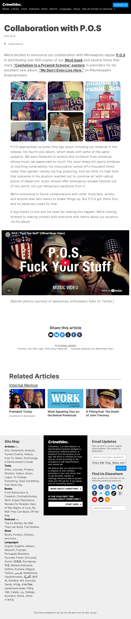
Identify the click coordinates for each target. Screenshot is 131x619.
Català (14, 592)
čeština (9, 569)
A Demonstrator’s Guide (19, 461)
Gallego (30, 592)
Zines (8, 469)
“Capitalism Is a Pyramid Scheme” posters (49, 65)
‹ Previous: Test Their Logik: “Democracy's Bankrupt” (42, 348)
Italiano (30, 546)
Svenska (30, 580)
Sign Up (121, 468)
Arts (7, 450)
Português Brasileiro (17, 553)
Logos (8, 477)
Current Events (14, 454)
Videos (20, 473)
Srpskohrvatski (13, 576)
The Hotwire (31, 527)
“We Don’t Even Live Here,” (61, 70)
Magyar (30, 569)
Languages (65, 9)
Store (44, 9)
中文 (7, 565)
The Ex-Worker (14, 523)
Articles (9, 446)
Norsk (20, 595)
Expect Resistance (23, 500)
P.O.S (120, 55)
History (28, 454)
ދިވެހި (22, 592)
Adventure (17, 450)
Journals (18, 469)
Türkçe (9, 572)
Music (28, 473)
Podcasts (34, 9)
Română (13, 580)
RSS (16, 447)
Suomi (8, 561)
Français (21, 549)
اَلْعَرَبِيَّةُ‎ (27, 576)
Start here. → (73, 504)
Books (6, 9)
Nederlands (30, 572)
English (9, 546)
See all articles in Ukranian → (99, 9)
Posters (28, 469)
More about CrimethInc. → (65, 488)
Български (29, 561)
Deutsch (10, 549)
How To (9, 458)
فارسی (18, 572)
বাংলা (22, 580)
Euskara (19, 569)
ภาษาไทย (27, 584)
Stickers (9, 473)
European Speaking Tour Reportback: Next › (92, 348)
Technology (30, 458)
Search (53, 9)
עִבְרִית (16, 584)
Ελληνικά (30, 557)
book (74, 60)
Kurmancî (10, 595)
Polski (19, 557)
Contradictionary (27, 496)
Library (15, 9)
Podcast (10, 519)
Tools (24, 9)
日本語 (17, 561)
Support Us (120, 5)
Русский (10, 557)
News (18, 458)
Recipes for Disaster (17, 504)
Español (19, 546)
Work (8, 500)
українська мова (15, 588)
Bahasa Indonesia (21, 565)
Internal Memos (15, 44)
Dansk (8, 584)
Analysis (30, 450)
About (76, 9)
